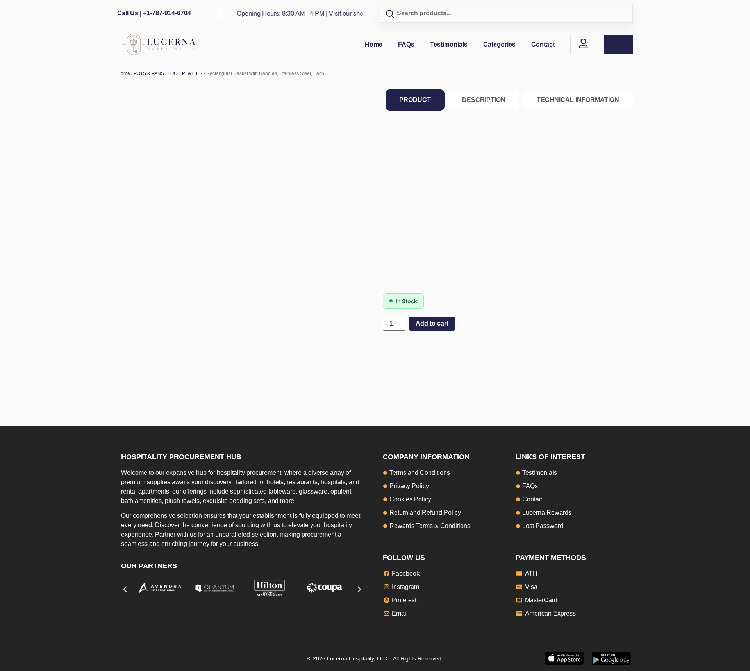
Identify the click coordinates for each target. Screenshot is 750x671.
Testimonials (449, 44)
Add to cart (432, 323)
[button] (125, 589)
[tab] (415, 100)
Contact (543, 44)
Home (373, 44)
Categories (499, 44)
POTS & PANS (149, 73)
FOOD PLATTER (185, 73)
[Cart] (618, 44)
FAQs (406, 44)
